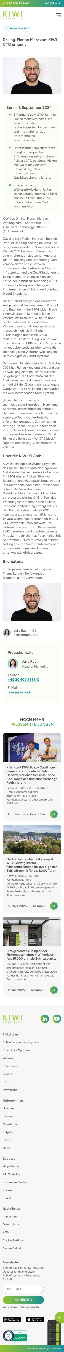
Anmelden (23, 1300)
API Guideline (11, 1174)
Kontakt (8, 1198)
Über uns (8, 1108)
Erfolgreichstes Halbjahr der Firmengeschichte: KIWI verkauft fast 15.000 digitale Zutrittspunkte (31, 954)
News (6, 1148)
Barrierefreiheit (12, 1248)
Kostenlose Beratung (16, 1182)
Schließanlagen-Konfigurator (21, 1042)
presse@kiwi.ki (20, 692)
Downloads (10, 1089)
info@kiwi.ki (53, 3)
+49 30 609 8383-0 (23, 679)
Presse (7, 1140)
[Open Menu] (58, 15)
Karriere (8, 1116)
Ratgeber (8, 1132)
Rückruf (8, 1190)
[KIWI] (13, 15)
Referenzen (10, 1066)
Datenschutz (11, 1224)
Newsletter (10, 1124)
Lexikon (8, 1074)
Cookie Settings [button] (13, 1240)
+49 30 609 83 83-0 (16, 3)
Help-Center (11, 1166)
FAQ (6, 1082)
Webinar (8, 1058)
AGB (6, 1232)
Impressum (10, 1216)
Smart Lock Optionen (16, 1050)
